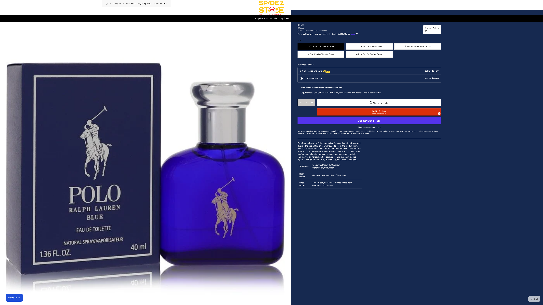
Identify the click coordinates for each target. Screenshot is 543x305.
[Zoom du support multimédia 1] (145, 155)
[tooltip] (439, 113)
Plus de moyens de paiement (369, 127)
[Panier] (534, 8)
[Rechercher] (522, 8)
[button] (379, 112)
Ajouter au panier (380, 103)
